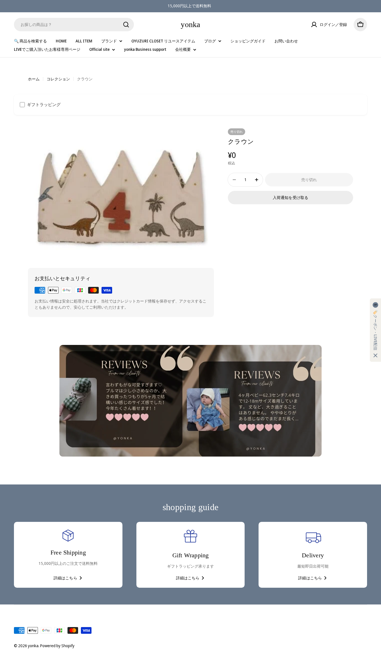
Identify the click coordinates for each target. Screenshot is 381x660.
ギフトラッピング (44, 104)
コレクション (58, 78)
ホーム (34, 78)
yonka (190, 24)
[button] (375, 330)
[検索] (126, 24)
